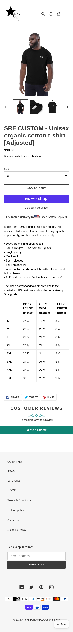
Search (11, 470)
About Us (13, 520)
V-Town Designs (30, 619)
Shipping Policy (16, 529)
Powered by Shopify (49, 619)
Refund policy (15, 510)
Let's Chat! (14, 480)
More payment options (37, 207)
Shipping (9, 155)
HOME (11, 490)
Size (6, 168)
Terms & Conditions (19, 500)
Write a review (36, 430)
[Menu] (67, 14)
